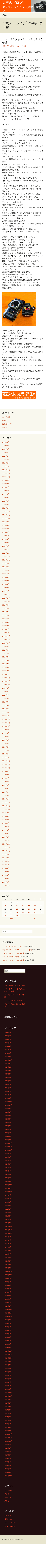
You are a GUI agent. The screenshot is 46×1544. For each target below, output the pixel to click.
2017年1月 (5, 840)
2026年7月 (5, 446)
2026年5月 (5, 453)
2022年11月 (6, 598)
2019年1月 (5, 757)
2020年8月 (5, 692)
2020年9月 (5, 688)
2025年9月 (5, 480)
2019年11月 (6, 723)
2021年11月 (6, 640)
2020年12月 (6, 678)
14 (41, 906)
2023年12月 (6, 553)
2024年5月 (5, 536)
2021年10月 (6, 643)
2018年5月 (5, 785)
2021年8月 (5, 650)
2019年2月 (5, 754)
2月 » (35, 919)
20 (35, 909)
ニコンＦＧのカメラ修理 (10, 957)
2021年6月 (5, 657)
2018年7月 (5, 778)
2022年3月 (5, 626)
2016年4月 (5, 872)
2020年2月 (5, 712)
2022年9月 (5, 605)
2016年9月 (5, 854)
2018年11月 (6, 764)
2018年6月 (5, 782)
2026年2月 (5, 463)
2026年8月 (5, 442)
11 (23, 906)
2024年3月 (5, 543)
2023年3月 (5, 584)
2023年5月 (5, 577)
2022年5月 (5, 619)
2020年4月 (5, 705)
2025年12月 (6, 470)
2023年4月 (5, 581)
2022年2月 (5, 629)
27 (35, 912)
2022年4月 (5, 622)
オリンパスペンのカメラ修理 (12, 946)
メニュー (5, 15)
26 (29, 912)
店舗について (7, 424)
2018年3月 (5, 792)
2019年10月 (6, 726)
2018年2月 (5, 795)
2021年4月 (5, 664)
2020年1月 (5, 716)
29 (5, 915)
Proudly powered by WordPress (13, 1539)
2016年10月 (6, 851)
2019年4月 (5, 747)
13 (35, 906)
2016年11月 (6, 847)
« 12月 (11, 919)
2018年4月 (5, 789)
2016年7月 (5, 861)
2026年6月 (5, 449)
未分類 (4, 427)
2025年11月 (6, 473)
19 (29, 909)
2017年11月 (6, 806)
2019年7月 (5, 737)
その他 (4, 420)
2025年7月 (5, 487)
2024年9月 (5, 522)
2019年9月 (5, 730)
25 (23, 912)
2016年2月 (5, 879)
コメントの (9, 1523)
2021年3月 (5, 667)
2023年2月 (5, 588)
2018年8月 (5, 775)
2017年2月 (5, 837)
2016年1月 (5, 882)
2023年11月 (6, 556)
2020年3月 (5, 709)
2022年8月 (5, 608)
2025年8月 (5, 484)
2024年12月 (6, 511)
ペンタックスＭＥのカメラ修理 (13, 960)
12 (29, 906)
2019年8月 (5, 733)
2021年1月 (5, 674)
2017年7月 (5, 820)
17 (17, 909)
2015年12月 (6, 886)
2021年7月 (5, 653)
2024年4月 (5, 539)
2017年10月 (6, 809)
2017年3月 (5, 834)
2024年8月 (5, 525)
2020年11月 (6, 681)
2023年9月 (5, 563)
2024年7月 (5, 529)
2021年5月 (5, 660)
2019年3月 (5, 750)
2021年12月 (6, 636)
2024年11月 (6, 515)
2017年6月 (5, 823)
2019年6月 (5, 740)
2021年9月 (5, 647)
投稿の (8, 1519)
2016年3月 (5, 875)
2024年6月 (5, 532)
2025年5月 (5, 494)
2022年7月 (5, 612)
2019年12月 (6, 719)
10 (17, 906)
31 (17, 915)
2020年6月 (5, 698)
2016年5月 (5, 868)
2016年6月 (5, 865)
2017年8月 (5, 816)
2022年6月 (5, 615)
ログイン (7, 1516)
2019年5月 (5, 744)
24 (17, 912)
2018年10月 (6, 768)
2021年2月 (5, 671)
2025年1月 (5, 508)
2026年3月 (5, 459)
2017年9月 (5, 813)
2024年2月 (5, 546)
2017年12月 (6, 802)
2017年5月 (5, 827)
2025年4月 (5, 498)
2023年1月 (5, 591)
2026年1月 (5, 466)
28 (41, 912)
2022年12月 (6, 595)
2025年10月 (6, 477)
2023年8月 (5, 567)
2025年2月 (5, 504)
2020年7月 (5, 695)
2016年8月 (5, 858)
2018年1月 (5, 799)
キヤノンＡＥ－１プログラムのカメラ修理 (17, 950)
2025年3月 (5, 501)
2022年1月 (5, 633)
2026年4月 (5, 456)
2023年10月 (6, 560)
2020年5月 (5, 702)
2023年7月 (5, 570)
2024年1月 (5, 550)
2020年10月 (6, 685)
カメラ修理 (22, 46)
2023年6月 (5, 574)
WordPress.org (9, 1526)
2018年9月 (5, 771)
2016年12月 (6, 844)
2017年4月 (5, 830)
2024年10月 (6, 518)
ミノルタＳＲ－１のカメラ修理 (13, 953)
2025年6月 (5, 491)
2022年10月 (6, 601)
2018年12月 (6, 761)
